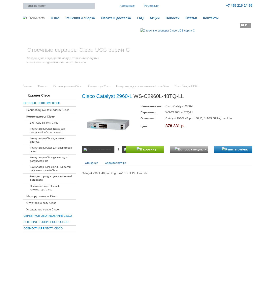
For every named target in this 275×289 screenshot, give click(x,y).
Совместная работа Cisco (43, 228)
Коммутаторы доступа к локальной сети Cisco (142, 86)
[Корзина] (26, 26)
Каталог (42, 86)
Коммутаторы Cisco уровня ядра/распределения (49, 159)
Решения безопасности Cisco (46, 222)
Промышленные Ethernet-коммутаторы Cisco (45, 188)
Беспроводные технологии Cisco (47, 109)
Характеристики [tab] (115, 162)
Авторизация (127, 5)
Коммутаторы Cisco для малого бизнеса (48, 140)
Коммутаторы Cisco (99, 86)
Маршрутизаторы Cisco (41, 196)
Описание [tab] (91, 162)
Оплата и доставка (116, 18)
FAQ (140, 18)
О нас (55, 18)
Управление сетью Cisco (42, 209)
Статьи (191, 18)
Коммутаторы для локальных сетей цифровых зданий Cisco (50, 169)
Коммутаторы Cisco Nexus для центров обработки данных (47, 130)
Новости (173, 18)
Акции (155, 18)
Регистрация (151, 5)
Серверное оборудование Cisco (48, 215)
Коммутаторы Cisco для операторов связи (51, 149)
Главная (27, 86)
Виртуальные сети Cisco (44, 122)
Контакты (211, 18)
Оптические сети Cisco (41, 202)
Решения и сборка (80, 18)
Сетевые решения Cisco (67, 86)
